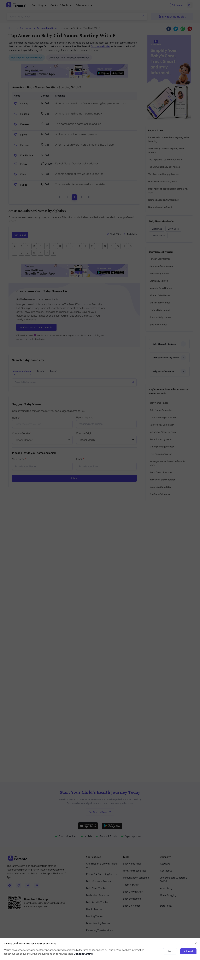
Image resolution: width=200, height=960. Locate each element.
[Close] (171, 461)
